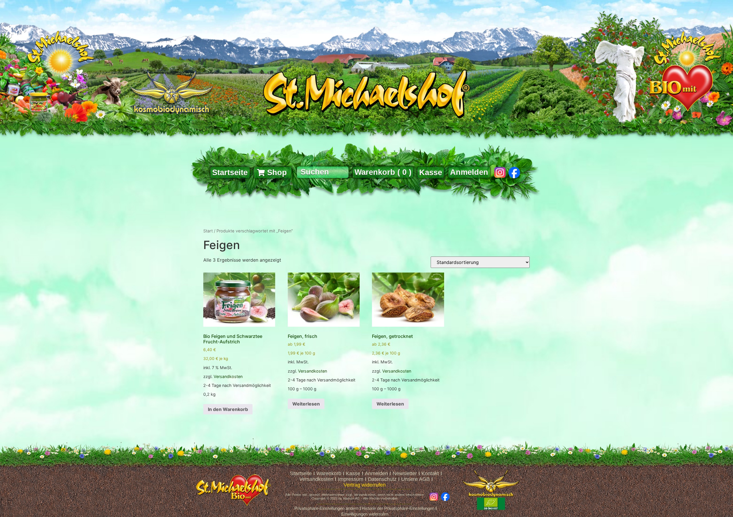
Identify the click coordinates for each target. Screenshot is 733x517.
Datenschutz (382, 479)
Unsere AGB (415, 479)
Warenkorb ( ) (382, 172)
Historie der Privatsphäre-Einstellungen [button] (398, 508)
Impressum (350, 479)
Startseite (301, 473)
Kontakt (430, 473)
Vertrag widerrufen (365, 485)
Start (208, 231)
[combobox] (322, 172)
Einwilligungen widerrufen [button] (364, 514)
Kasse (353, 473)
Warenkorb (328, 473)
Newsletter (405, 473)
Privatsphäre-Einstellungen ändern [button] (326, 508)
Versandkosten (228, 376)
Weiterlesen (306, 404)
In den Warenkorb (228, 409)
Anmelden (469, 172)
